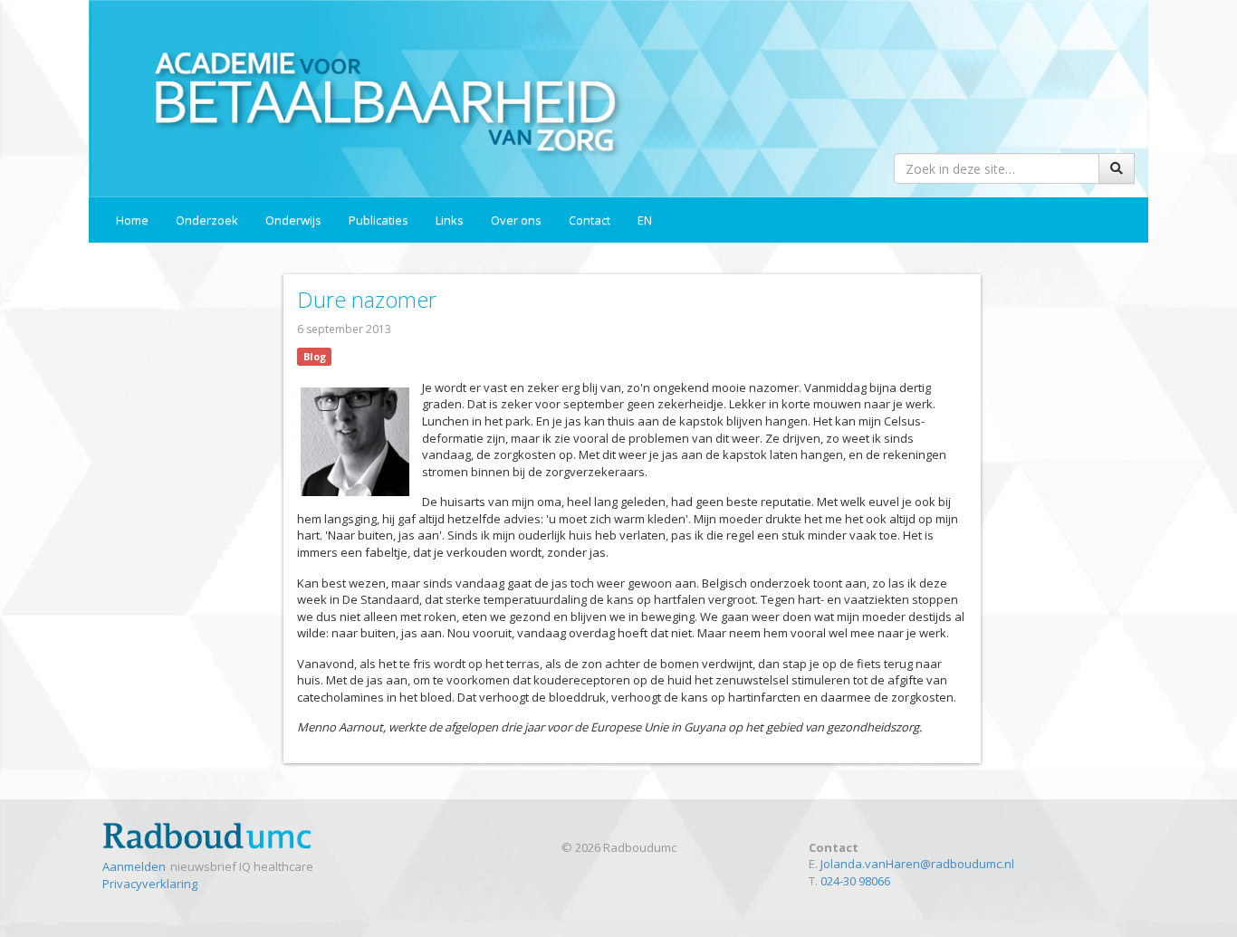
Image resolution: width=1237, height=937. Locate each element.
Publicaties (378, 220)
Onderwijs (293, 220)
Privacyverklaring (149, 883)
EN (645, 220)
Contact (589, 220)
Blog (314, 356)
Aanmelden (134, 866)
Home (132, 220)
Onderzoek (207, 220)
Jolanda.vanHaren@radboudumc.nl (917, 864)
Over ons (516, 220)
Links (450, 220)
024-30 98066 (855, 881)
